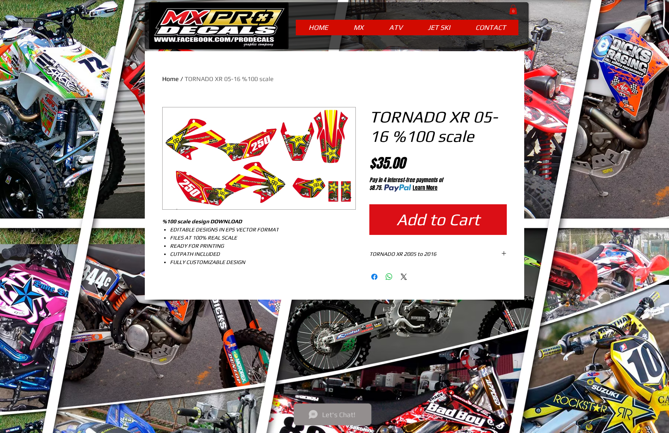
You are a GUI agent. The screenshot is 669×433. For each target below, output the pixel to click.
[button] (513, 9)
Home (170, 79)
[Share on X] (403, 276)
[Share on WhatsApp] (389, 276)
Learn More (425, 188)
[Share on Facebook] (374, 276)
